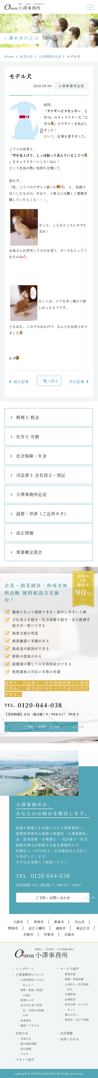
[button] (90, 7)
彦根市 (28, 934)
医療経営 (70, 999)
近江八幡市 (36, 928)
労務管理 (70, 994)
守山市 (80, 921)
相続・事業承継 (74, 979)
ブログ (24, 1054)
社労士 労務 (27, 436)
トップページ (25, 968)
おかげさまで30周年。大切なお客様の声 (32, 1010)
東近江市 (83, 928)
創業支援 (70, 974)
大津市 (18, 921)
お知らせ (26, 1038)
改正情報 (25, 533)
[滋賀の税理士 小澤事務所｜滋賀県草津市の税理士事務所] (24, 8)
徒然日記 (26, 56)
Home (9, 56)
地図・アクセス (30, 1025)
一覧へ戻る (49, 380)
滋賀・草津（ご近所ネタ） (42, 513)
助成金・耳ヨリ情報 (77, 1019)
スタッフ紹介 (25, 1059)
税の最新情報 (28, 1043)
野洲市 (13, 928)
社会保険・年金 (31, 456)
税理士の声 (27, 1000)
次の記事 (76, 381)
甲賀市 (49, 934)
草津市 (39, 921)
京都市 (69, 934)
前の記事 (21, 381)
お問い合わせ (69, 1039)
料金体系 (26, 1020)
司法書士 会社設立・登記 (40, 475)
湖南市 (61, 928)
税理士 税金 (27, 417)
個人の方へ (71, 1014)
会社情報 (66, 1033)
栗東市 (59, 921)
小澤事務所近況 (50, 56)
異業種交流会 (29, 552)
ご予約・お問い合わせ (41, 726)
